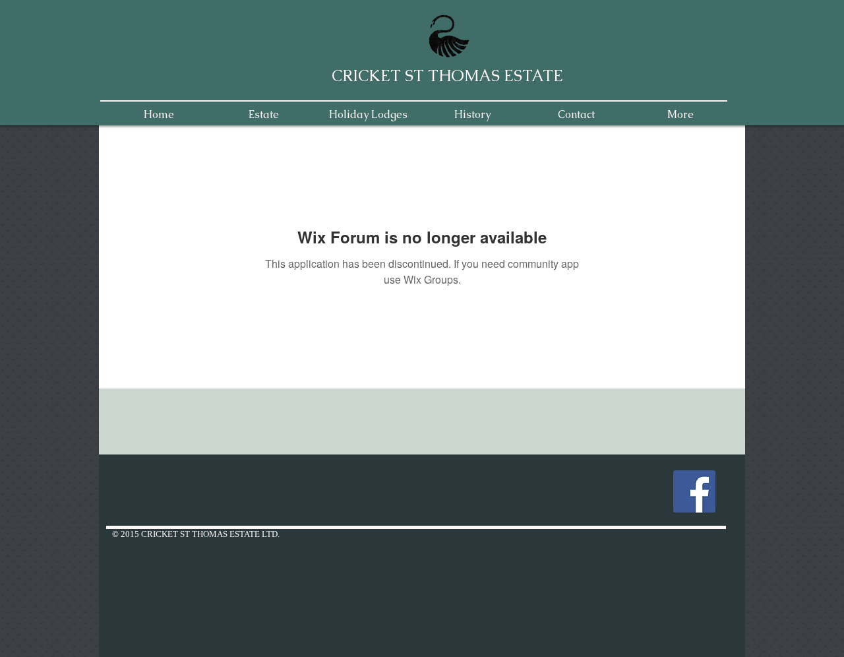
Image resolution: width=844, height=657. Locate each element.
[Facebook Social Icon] (694, 491)
